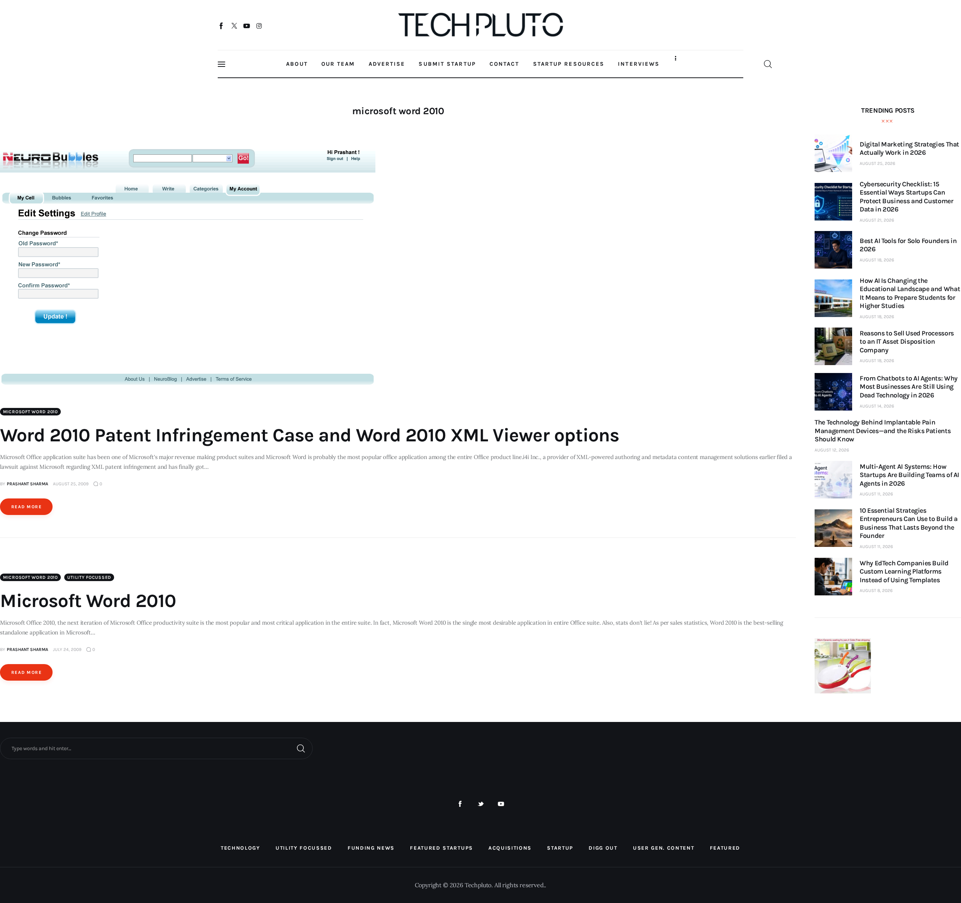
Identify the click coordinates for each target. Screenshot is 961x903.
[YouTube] (247, 25)
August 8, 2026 (876, 590)
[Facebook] (222, 25)
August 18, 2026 (877, 260)
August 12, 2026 (832, 450)
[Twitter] (234, 25)
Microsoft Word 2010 (88, 601)
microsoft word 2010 (30, 411)
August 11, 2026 (876, 494)
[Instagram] (259, 25)
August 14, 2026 (877, 406)
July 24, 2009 (67, 649)
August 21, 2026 (877, 220)
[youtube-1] (501, 804)
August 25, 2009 (71, 483)
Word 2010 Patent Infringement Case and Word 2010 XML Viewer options (309, 435)
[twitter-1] (480, 804)
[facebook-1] (460, 804)
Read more (26, 506)
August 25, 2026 (877, 163)
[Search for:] (156, 748)
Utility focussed (89, 577)
